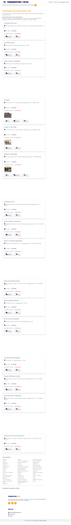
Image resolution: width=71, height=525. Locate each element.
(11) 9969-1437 (9, 30)
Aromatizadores (6, 466)
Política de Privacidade (43, 520)
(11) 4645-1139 (9, 307)
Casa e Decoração (7, 479)
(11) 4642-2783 (9, 229)
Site (8, 121)
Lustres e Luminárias (22, 479)
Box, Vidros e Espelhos (8, 472)
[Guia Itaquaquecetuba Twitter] (12, 503)
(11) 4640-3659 (9, 248)
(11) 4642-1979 (9, 383)
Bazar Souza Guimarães (12, 319)
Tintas (34, 476)
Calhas (4, 473)
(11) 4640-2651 (9, 364)
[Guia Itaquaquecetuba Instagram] (15, 503)
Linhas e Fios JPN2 (10, 127)
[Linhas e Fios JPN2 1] (7, 144)
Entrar (51, 2)
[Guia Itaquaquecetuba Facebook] (9, 503)
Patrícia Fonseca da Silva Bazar (14, 435)
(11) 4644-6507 (9, 49)
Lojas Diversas (21, 478)
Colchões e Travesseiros (23, 460)
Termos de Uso (36, 520)
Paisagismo (35, 463)
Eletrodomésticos (21, 469)
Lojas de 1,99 (21, 476)
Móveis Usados (36, 462)
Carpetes (5, 478)
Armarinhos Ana (9, 42)
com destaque (62, 2)
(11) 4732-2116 (9, 403)
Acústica (4, 460)
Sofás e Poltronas (37, 469)
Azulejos (4, 471)
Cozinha (19, 463)
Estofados (20, 472)
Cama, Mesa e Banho (7, 475)
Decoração (20, 465)
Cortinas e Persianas (22, 462)
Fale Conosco (12, 514)
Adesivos (5, 462)
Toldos (34, 478)
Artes (4, 469)
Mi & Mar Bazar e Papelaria (12, 395)
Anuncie (10, 515)
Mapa (18, 36)
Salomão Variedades (11, 154)
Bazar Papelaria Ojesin (11, 300)
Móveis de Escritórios (37, 459)
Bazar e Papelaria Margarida (13, 241)
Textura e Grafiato (37, 475)
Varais (34, 481)
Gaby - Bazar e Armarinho (12, 61)
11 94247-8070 (9, 161)
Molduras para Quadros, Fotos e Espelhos (23, 482)
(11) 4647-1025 (9, 67)
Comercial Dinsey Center (12, 376)
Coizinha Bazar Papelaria (12, 357)
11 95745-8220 (9, 107)
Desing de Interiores (22, 468)
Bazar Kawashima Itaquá (12, 281)
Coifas (19, 459)
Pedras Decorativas (37, 466)
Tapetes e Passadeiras (38, 472)
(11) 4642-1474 (9, 288)
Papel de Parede (36, 465)
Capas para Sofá (6, 476)
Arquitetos (5, 468)
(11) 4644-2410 (9, 325)
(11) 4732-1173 (9, 443)
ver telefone (13, 30)
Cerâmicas (5, 483)
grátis (68, 2)
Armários (5, 465)
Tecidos (34, 473)
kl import (7, 100)
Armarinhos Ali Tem (10, 23)
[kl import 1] (7, 117)
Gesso (19, 473)
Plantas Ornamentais (37, 468)
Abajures (5, 459)
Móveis (19, 483)
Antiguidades (5, 463)
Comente (8, 36)
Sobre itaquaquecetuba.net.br (15, 512)
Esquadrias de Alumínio (23, 471)
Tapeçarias (35, 471)
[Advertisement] (24, 87)
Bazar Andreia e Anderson (12, 221)
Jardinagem (20, 475)
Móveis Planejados (37, 460)
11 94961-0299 (9, 134)
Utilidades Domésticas (38, 479)
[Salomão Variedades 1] (7, 171)
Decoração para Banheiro (23, 466)
